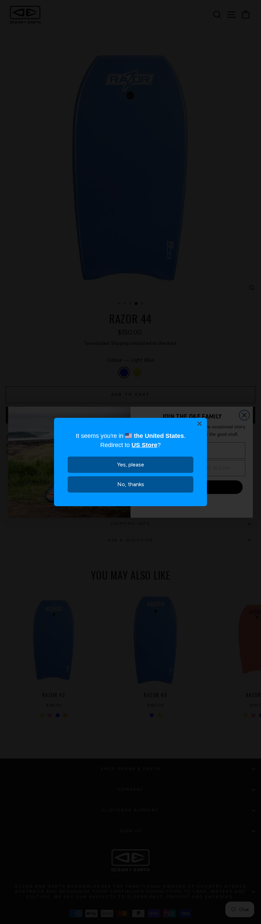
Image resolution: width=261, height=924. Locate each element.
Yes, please (130, 464)
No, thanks (130, 484)
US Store (144, 445)
